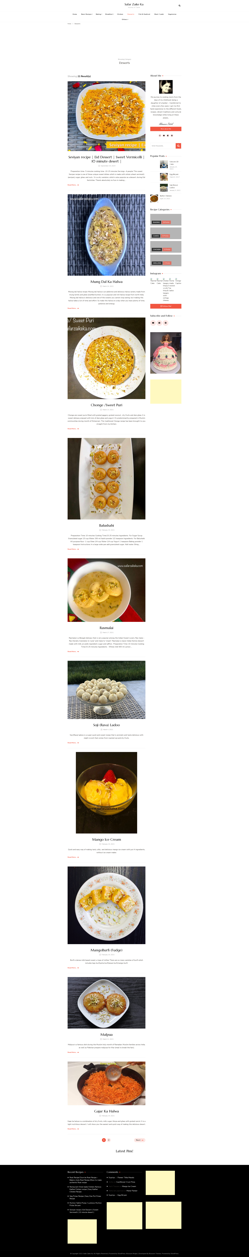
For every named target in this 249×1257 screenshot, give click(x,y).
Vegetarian (172, 14)
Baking (98, 14)
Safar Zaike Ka (134, 4)
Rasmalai (106, 628)
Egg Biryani (174, 174)
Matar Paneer (132, 1191)
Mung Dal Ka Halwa (106, 282)
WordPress (174, 1254)
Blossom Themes (155, 1254)
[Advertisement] (124, 39)
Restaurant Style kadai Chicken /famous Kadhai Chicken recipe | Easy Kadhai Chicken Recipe (85, 1189)
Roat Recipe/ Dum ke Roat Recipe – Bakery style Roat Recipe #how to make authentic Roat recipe (86, 1180)
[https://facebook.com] (159, 323)
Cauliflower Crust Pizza (125, 1182)
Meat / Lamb (159, 14)
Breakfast (109, 14)
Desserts (131, 14)
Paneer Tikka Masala (126, 1177)
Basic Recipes (86, 14)
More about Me (166, 129)
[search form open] (179, 6)
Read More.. (72, 185)
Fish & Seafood (144, 14)
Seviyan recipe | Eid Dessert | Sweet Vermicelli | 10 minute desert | (106, 159)
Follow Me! (166, 306)
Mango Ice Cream (106, 839)
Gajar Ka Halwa (106, 1111)
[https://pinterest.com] (165, 323)
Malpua (106, 1034)
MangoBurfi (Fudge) (106, 950)
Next (138, 1140)
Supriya (112, 1177)
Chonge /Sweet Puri (106, 405)
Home (75, 14)
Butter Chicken (166, 196)
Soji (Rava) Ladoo (106, 725)
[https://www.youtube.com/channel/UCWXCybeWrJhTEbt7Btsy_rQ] (153, 323)
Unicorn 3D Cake (174, 163)
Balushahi (106, 525)
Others (124, 19)
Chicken (120, 14)
